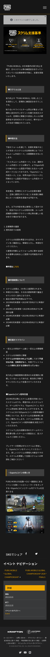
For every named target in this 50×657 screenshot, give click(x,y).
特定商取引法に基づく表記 (30, 640)
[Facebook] (26, 554)
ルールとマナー (9, 638)
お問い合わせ (20, 638)
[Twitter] (36, 554)
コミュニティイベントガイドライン (30, 643)
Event (7, 613)
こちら (16, 266)
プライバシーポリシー (35, 638)
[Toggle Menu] (44, 8)
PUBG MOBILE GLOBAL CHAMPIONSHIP (12, 573)
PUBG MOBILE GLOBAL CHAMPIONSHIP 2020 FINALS (35, 573)
